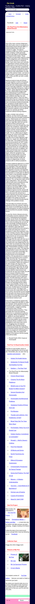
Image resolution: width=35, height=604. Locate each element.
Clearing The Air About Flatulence (16, 381)
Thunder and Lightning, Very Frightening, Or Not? (18, 416)
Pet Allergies (14, 411)
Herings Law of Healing (18, 492)
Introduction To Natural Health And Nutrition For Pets (19, 363)
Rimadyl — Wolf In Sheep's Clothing (18, 442)
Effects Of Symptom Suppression (16, 462)
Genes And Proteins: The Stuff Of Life (19, 474)
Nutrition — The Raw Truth (19, 368)
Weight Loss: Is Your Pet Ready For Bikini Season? (17, 387)
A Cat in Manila (15, 568)
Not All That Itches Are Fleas (16, 455)
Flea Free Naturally (16, 446)
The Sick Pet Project (10, 514)
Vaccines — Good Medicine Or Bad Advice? (19, 487)
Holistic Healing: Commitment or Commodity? (19, 435)
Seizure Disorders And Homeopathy (16, 394)
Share (25, 23)
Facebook (14, 534)
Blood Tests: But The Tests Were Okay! (18, 423)
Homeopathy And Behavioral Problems (18, 400)
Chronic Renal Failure (17, 376)
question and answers (14, 354)
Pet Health (18, 14)
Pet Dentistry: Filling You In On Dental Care (19, 429)
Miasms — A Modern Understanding (16, 481)
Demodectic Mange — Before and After (15, 521)
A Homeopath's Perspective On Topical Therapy (18, 468)
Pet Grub (10, 3)
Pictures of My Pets (13, 556)
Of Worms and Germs (17, 450)
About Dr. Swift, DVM (17, 499)
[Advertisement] (18, 36)
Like (17, 23)
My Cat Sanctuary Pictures (19, 564)
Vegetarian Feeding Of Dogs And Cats (18, 406)
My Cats (13, 561)
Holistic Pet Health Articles (19, 358)
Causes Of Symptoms (17, 495)
